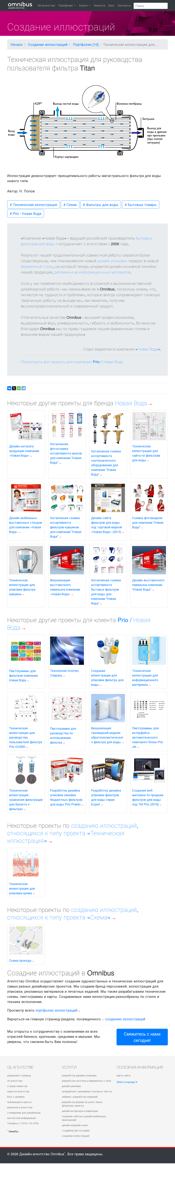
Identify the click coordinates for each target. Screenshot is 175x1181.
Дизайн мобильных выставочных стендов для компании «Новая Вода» (25, 524)
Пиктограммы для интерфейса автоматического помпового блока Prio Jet (147, 737)
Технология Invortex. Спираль (64, 672)
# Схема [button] (70, 204)
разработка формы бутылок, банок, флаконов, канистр (82, 1103)
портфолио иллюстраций (56, 1010)
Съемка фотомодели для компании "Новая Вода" (147, 522)
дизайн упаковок (112, 260)
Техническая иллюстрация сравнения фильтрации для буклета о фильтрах (26, 799)
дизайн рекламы (71, 1086)
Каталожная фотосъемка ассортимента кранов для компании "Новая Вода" (66, 453)
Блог (111, 5)
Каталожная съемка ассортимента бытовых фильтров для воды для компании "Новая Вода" (106, 591)
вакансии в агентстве (19, 1107)
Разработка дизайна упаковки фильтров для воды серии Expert (106, 797)
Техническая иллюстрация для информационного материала (145, 677)
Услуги (83, 5)
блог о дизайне (16, 1096)
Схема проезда (20, 960)
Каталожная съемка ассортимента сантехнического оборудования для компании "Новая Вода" (106, 462)
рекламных (64, 272)
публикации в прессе (19, 1102)
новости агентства (18, 1091)
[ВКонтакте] (9, 388)
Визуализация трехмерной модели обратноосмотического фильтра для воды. (107, 735)
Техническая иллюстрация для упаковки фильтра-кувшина (22, 587)
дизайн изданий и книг (75, 1125)
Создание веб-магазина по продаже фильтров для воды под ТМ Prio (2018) (148, 797)
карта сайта (124, 1075)
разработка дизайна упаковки (79, 1075)
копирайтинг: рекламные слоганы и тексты (87, 1091)
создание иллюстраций (75, 1135)
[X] (14, 388)
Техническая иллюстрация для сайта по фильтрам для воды (146, 453)
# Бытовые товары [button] (141, 204)
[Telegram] (24, 388)
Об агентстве (46, 5)
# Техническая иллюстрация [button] (33, 204)
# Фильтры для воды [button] (100, 204)
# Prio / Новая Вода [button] (25, 213)
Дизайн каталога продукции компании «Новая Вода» (24, 451)
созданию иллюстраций (125, 1018)
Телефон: (22, 1123)
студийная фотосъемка (76, 1130)
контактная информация (21, 1118)
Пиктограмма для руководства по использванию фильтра (63, 735)
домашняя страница (19, 1075)
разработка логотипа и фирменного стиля (86, 1080)
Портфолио (65, 5)
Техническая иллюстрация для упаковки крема (22, 888)
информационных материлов (104, 272)
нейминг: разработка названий (80, 1096)
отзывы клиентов (17, 1086)
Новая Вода (147, 349)
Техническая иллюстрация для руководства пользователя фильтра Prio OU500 (25, 737)
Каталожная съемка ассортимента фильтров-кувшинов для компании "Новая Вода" (65, 526)
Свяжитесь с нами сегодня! (142, 1037)
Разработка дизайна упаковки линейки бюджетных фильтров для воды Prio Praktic (66, 797)
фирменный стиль (37, 266)
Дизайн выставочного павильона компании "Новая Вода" (148, 584)
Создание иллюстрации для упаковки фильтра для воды (107, 677)
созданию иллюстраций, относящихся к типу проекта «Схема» (72, 913)
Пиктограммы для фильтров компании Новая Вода (23, 675)
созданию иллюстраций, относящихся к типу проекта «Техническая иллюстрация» (72, 833)
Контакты (124, 5)
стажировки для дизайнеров (24, 1112)
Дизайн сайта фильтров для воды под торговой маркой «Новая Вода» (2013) (106, 524)
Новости (99, 5)
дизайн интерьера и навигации (80, 1111)
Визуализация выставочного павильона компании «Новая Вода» (65, 587)
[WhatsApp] (19, 388)
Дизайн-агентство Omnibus (42, 1153)
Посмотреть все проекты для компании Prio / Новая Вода (72, 361)
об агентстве (14, 1080)
